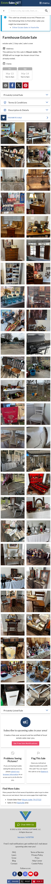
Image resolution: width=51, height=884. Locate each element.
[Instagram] (25, 874)
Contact (14, 863)
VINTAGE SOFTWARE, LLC (31, 829)
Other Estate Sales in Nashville (25, 27)
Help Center (37, 861)
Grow (14, 858)
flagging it (44, 771)
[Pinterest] (36, 874)
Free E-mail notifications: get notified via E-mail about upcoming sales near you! (25, 845)
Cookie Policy (37, 863)
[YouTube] (30, 874)
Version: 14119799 (25, 837)
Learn (14, 855)
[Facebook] (14, 874)
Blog (14, 861)
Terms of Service (37, 852)
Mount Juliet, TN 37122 (31, 799)
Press (37, 858)
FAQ (14, 852)
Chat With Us (27, 825)
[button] (25, 95)
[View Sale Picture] (13, 133)
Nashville (20, 802)
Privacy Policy (37, 855)
